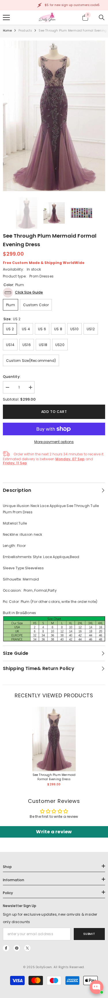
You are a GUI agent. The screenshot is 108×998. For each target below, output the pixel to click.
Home (7, 30)
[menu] (6, 17)
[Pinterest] (17, 948)
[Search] (101, 17)
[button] (23, 293)
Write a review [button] (54, 831)
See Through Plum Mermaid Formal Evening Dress (54, 777)
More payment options (54, 441)
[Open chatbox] (96, 987)
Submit (89, 934)
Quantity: (11, 376)
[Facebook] (6, 948)
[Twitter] (27, 948)
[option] (54, 115)
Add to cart (54, 411)
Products (25, 30)
